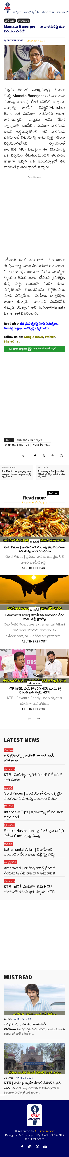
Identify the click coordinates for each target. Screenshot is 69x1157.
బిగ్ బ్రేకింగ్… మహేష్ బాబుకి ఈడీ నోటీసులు (29, 758)
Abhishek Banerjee (29, 440)
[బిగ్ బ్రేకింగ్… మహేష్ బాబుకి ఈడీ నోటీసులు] (34, 999)
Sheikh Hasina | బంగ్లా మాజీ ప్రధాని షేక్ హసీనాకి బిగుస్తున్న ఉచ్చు (34, 833)
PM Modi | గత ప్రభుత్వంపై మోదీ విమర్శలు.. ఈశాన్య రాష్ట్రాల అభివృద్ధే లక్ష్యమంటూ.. (16, 474)
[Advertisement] (34, 219)
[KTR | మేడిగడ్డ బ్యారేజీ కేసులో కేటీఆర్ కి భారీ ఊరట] (34, 1058)
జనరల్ (34, 542)
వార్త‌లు (16, 12)
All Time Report (45, 1131)
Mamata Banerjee (17, 444)
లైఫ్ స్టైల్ (9, 806)
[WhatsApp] (61, 456)
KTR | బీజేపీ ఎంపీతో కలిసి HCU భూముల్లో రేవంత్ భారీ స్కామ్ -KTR (34, 690)
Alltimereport (15, 40)
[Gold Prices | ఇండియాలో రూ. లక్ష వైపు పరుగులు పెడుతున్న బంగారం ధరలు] (34, 525)
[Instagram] (29, 1147)
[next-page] (38, 719)
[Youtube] (45, 1147)
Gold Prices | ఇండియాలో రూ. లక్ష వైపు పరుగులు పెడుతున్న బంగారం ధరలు (34, 549)
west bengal (41, 444)
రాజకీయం (23, 21)
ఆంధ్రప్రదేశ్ (31, 12)
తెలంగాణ (48, 12)
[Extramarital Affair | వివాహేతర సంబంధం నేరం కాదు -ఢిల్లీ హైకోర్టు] (34, 592)
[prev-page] (29, 719)
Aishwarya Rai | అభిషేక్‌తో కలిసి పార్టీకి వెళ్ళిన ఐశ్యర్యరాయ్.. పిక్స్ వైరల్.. (51, 474)
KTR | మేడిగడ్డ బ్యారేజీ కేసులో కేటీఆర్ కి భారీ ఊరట (33, 777)
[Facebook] (35, 456)
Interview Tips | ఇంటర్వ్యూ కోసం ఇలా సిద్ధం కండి (33, 814)
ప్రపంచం (9, 825)
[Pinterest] (52, 456)
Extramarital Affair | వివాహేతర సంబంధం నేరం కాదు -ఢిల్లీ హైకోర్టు (34, 617)
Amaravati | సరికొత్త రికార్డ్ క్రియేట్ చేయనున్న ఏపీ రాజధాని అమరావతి (30, 870)
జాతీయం (10, 21)
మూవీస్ (8, 750)
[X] (44, 456)
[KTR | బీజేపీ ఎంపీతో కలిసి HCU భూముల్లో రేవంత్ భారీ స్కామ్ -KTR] (34, 666)
